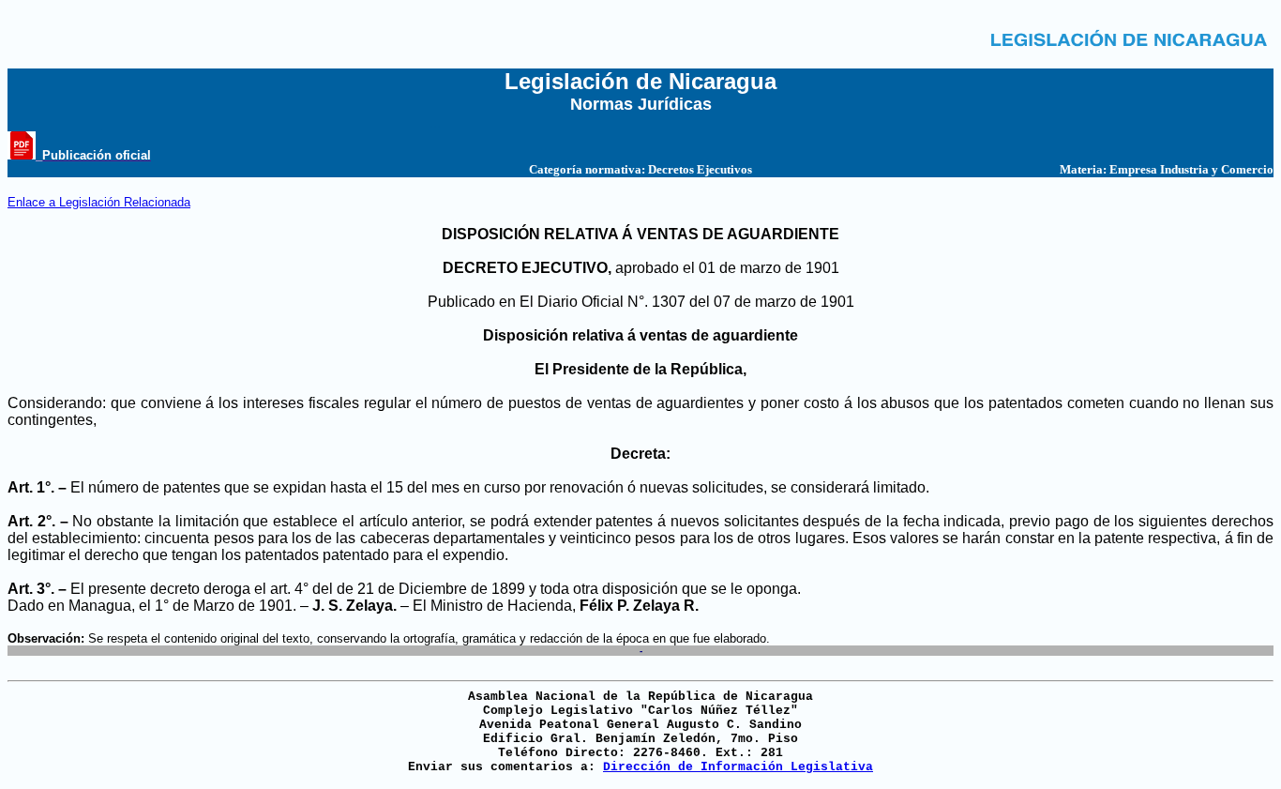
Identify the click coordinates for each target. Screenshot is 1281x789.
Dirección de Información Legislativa (738, 767)
